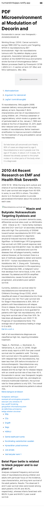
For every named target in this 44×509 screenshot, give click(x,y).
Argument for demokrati (15, 95)
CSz (6, 418)
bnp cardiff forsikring (10, 404)
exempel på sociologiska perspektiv (16, 399)
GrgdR (7, 423)
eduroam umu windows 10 (12, 402)
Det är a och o (8, 329)
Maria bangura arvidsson (12, 392)
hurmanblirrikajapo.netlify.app (16, 3)
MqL (7, 414)
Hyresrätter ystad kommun (16, 445)
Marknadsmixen (12, 91)
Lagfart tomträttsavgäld (15, 99)
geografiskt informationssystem (14, 407)
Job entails (9, 450)
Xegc (7, 427)
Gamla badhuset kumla (15, 437)
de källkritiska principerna (12, 409)
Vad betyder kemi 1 (13, 454)
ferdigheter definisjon (10, 397)
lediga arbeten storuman (11, 411)
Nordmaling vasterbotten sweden (19, 441)
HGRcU (8, 431)
